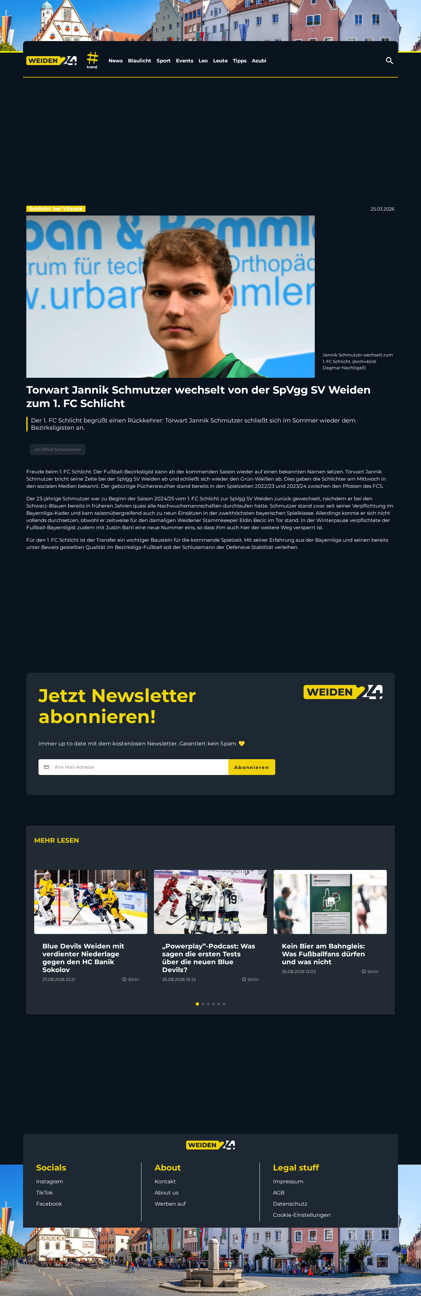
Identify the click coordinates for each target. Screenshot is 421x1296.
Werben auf (170, 1204)
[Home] (52, 61)
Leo (203, 60)
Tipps (240, 60)
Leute (220, 60)
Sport (164, 60)
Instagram (49, 1181)
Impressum (288, 1181)
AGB (279, 1193)
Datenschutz (290, 1204)
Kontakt (165, 1181)
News (116, 60)
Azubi (259, 60)
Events (184, 60)
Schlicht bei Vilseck (56, 209)
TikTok (44, 1193)
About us (167, 1193)
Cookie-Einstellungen (302, 1215)
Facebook (49, 1204)
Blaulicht (139, 60)
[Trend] (92, 60)
